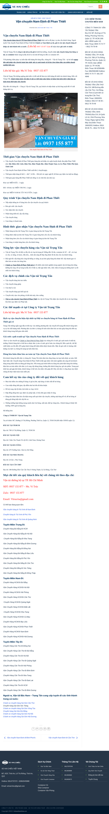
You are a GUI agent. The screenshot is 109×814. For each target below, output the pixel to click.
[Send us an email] (106, 1)
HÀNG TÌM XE (32, 12)
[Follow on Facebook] (100, 1)
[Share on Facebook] (33, 729)
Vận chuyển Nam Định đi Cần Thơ (62, 738)
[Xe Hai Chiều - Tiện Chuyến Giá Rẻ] (17, 6)
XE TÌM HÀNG (44, 12)
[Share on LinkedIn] (48, 729)
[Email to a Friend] (41, 729)
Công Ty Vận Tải (47, 1)
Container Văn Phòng (46, 790)
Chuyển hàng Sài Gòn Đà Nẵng (15, 711)
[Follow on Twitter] (104, 1)
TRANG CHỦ (21, 12)
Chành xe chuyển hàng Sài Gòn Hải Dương (19, 716)
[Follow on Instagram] (102, 1)
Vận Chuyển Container (91, 1)
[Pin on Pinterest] (45, 729)
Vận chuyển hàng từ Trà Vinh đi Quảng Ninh (20, 519)
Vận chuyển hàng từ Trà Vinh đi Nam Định (19, 509)
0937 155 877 (41, 47)
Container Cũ (43, 785)
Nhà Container (43, 788)
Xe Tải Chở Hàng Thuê (75, 1)
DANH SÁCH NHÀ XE (75, 12)
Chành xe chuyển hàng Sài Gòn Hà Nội (18, 714)
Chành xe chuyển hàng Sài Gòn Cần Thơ (19, 703)
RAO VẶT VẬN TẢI (58, 12)
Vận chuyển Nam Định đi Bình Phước (21, 738)
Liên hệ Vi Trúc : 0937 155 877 (41, 18)
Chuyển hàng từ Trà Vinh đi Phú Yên (17, 514)
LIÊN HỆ (89, 12)
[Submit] (100, 6)
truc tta (49, 27)
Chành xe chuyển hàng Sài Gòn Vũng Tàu (19, 708)
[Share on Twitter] (37, 729)
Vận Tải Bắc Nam (60, 1)
